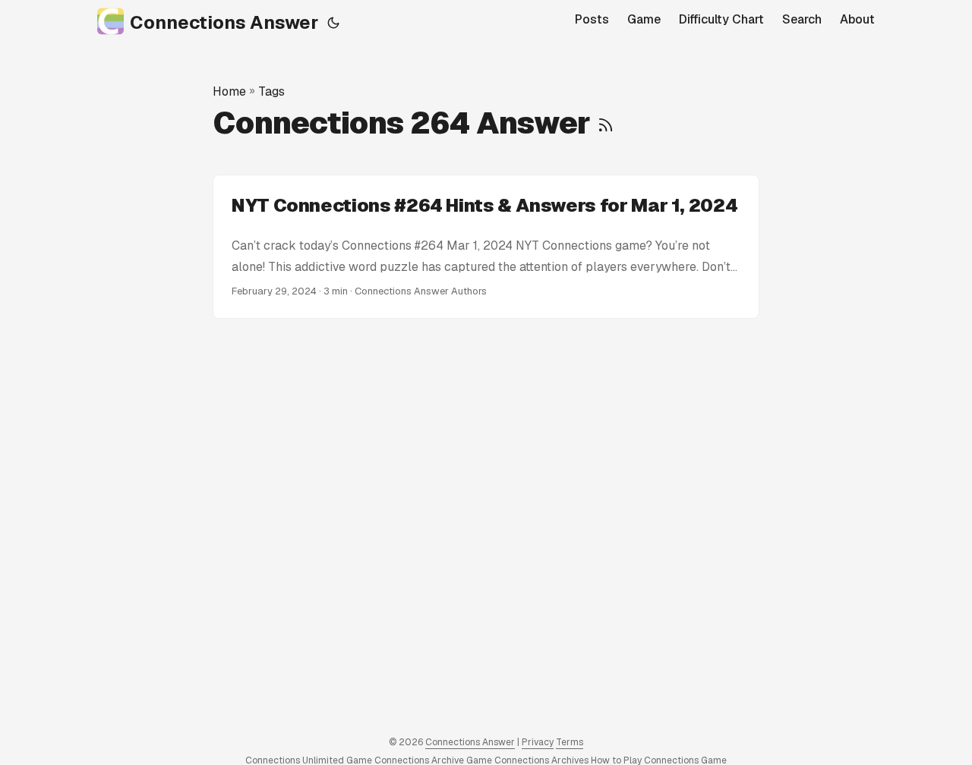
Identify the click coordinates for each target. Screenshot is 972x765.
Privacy (538, 742)
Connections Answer (224, 22)
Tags (271, 91)
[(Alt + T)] (333, 23)
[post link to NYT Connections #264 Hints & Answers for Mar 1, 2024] (486, 247)
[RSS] (605, 123)
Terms (569, 742)
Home (229, 91)
